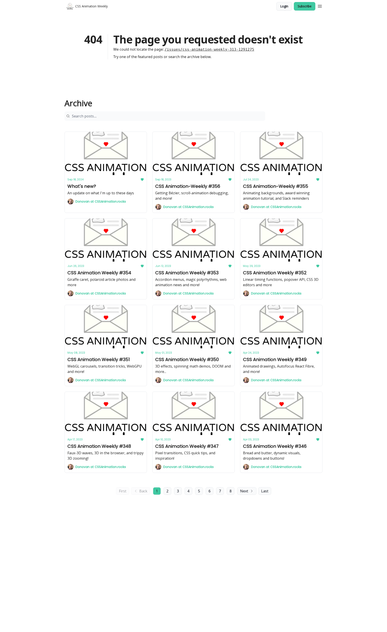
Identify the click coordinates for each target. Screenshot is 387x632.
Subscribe (305, 6)
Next (244, 491)
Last (264, 491)
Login (284, 6)
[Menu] (319, 5)
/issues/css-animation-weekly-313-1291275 (209, 49)
